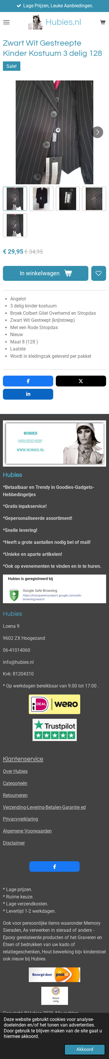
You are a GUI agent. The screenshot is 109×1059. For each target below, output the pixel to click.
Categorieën (15, 783)
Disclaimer (14, 843)
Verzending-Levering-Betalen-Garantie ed (44, 807)
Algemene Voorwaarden (27, 831)
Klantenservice (23, 759)
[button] (15, 199)
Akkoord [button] (84, 1049)
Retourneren (15, 795)
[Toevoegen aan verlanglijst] (98, 273)
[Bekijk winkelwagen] (102, 22)
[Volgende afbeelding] (97, 132)
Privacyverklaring (20, 819)
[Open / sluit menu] (6, 22)
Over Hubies (15, 771)
